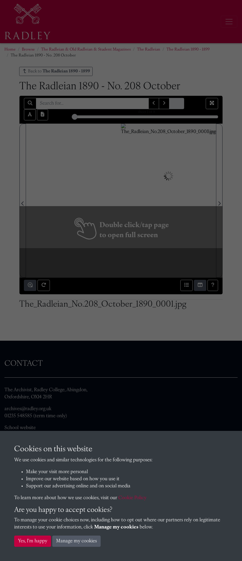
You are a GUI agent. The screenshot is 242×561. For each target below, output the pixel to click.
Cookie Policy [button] (132, 498)
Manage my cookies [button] (76, 541)
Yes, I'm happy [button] (32, 541)
